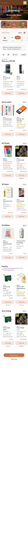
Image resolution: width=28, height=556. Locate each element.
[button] (1, 24)
